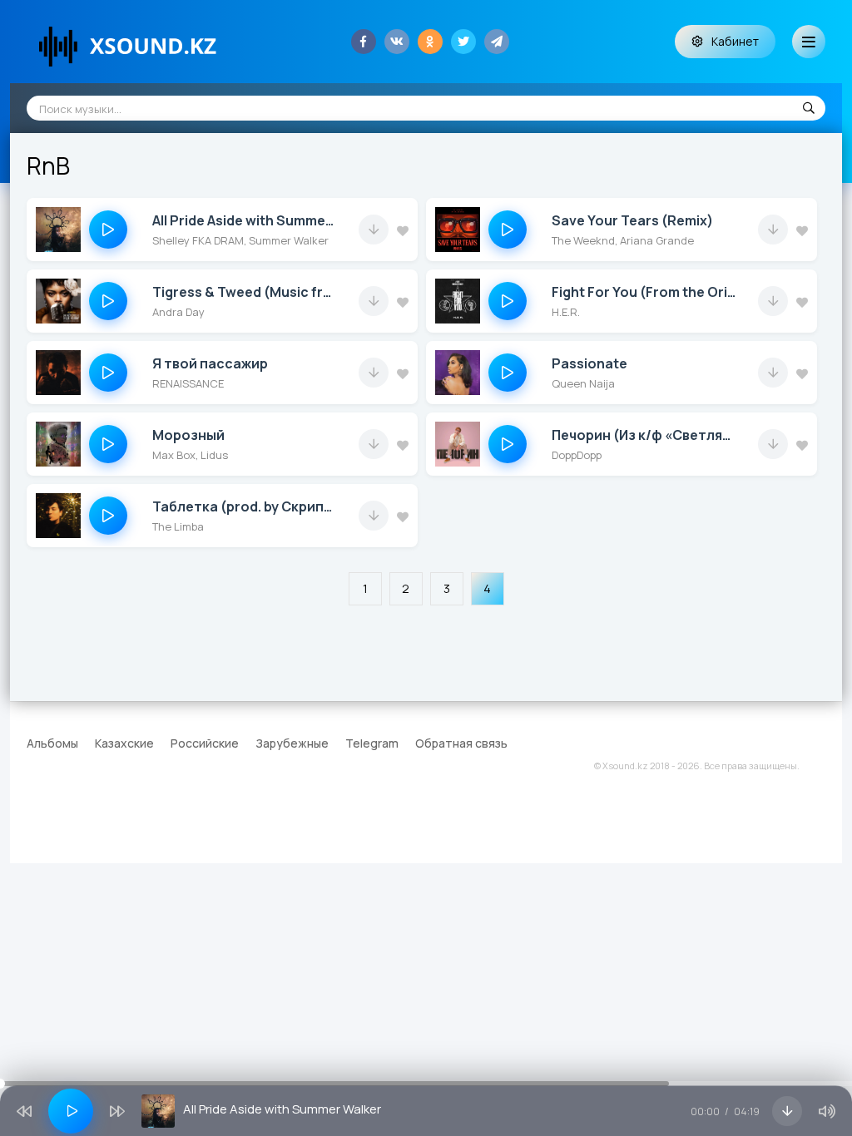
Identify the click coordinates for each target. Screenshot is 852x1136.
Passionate (589, 363)
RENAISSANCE (188, 383)
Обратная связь (461, 743)
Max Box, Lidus (190, 454)
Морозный (188, 435)
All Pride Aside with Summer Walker (245, 220)
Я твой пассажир (210, 363)
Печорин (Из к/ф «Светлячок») (644, 435)
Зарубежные (292, 743)
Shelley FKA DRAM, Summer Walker (240, 240)
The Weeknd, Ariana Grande (623, 240)
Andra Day (178, 311)
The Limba (178, 526)
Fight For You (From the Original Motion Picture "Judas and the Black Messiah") (644, 292)
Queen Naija (583, 383)
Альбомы (52, 743)
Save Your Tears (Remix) (632, 220)
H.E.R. (566, 311)
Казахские (124, 743)
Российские (205, 743)
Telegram (372, 743)
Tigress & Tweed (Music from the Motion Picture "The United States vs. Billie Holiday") (245, 292)
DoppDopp (577, 454)
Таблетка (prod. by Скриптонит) (245, 506)
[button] (108, 229)
